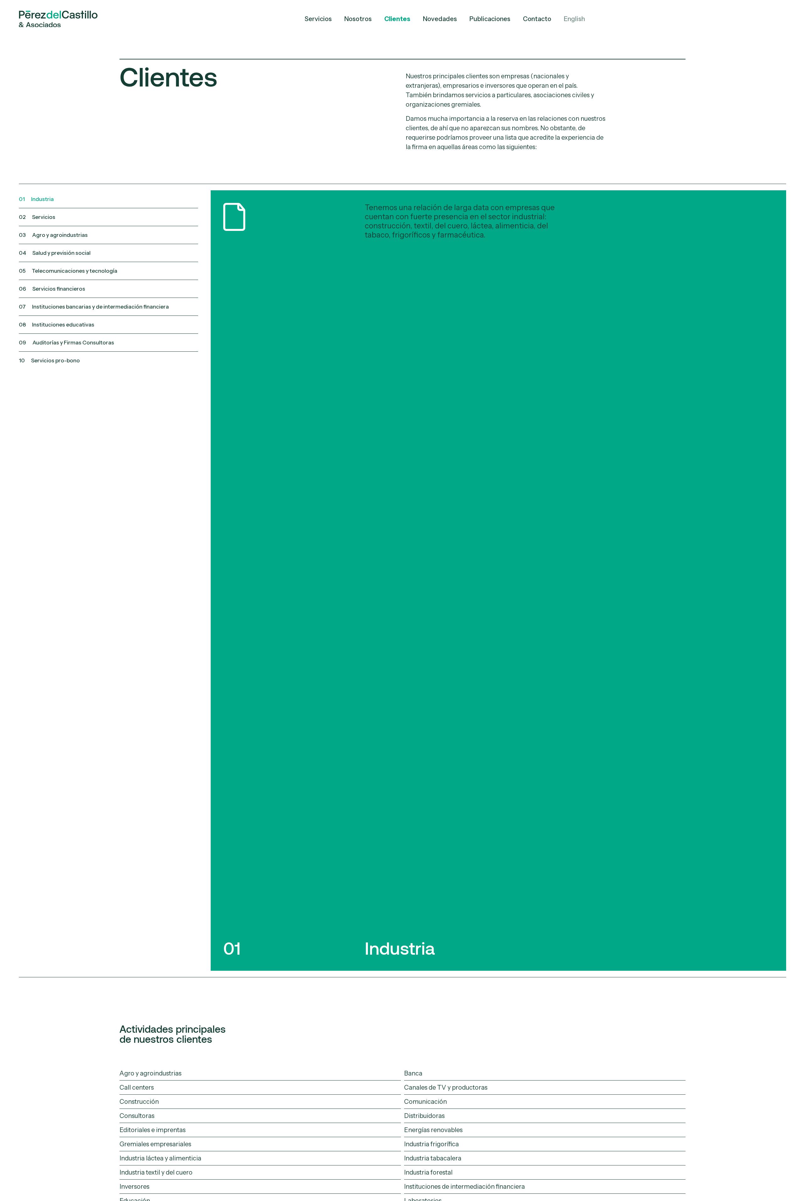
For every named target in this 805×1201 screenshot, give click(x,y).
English (574, 19)
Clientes (397, 19)
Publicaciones (489, 19)
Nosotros (358, 19)
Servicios (318, 19)
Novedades (440, 19)
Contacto (537, 19)
